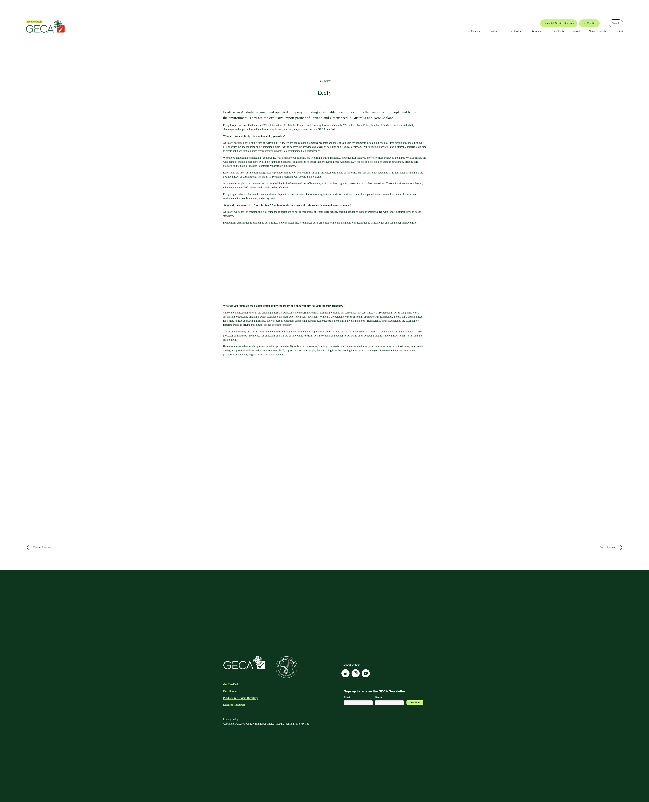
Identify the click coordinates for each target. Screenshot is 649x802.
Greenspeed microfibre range (304, 183)
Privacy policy (230, 719)
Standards (494, 31)
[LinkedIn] (345, 673)
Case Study (324, 80)
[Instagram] (356, 673)
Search (615, 23)
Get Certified (589, 23)
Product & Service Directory (559, 23)
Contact (619, 31)
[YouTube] (366, 673)
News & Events (597, 31)
